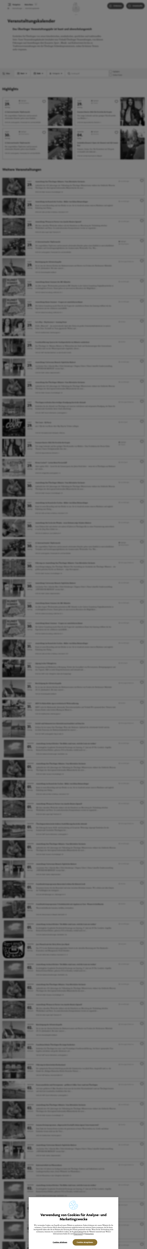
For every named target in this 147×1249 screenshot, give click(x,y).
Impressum (78, 1234)
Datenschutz (89, 1234)
